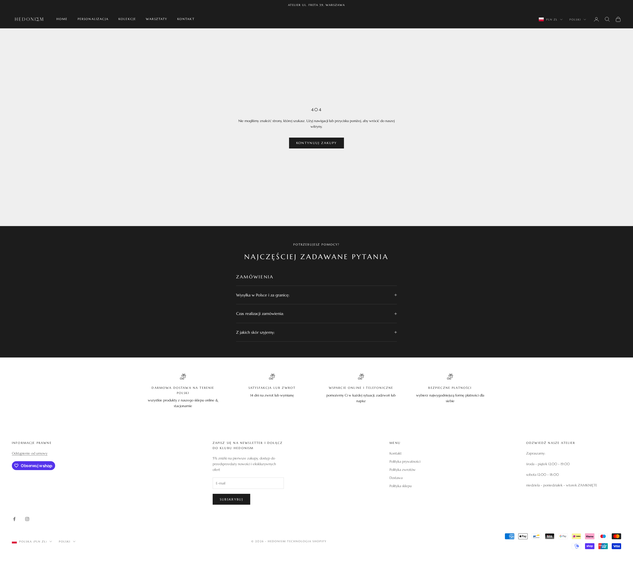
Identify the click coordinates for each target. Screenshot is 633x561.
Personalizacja (93, 19)
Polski (575, 19)
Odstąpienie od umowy (29, 453)
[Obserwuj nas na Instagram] (27, 519)
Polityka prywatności (404, 461)
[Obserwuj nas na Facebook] (14, 519)
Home (62, 19)
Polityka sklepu (400, 486)
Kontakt (186, 19)
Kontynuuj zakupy (316, 143)
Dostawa (396, 478)
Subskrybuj (231, 499)
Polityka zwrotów (402, 469)
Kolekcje (127, 19)
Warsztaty (156, 19)
